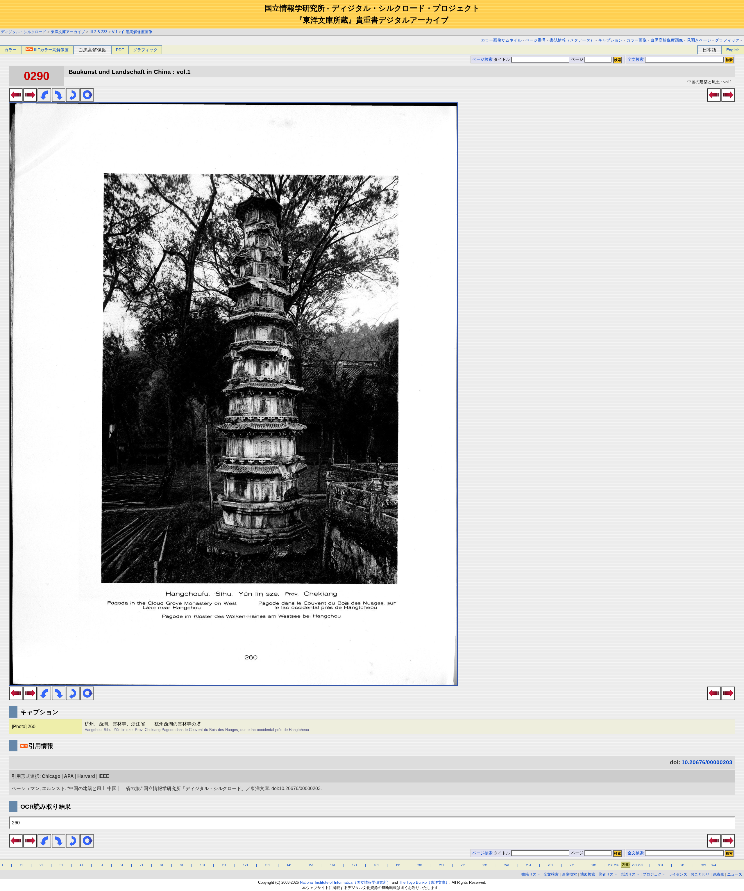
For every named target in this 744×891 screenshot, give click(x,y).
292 (640, 865)
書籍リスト (530, 874)
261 (550, 865)
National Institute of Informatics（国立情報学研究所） (345, 882)
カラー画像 (636, 40)
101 (202, 865)
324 (713, 865)
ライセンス (677, 874)
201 (420, 865)
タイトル (502, 59)
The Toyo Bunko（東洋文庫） (424, 882)
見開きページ (699, 40)
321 (704, 865)
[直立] (87, 100)
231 (485, 865)
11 (21, 865)
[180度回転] (73, 100)
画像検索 (569, 874)
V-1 (114, 32)
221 (463, 865)
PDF (120, 49)
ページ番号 (535, 40)
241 (506, 865)
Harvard (86, 776)
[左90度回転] (44, 100)
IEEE (104, 776)
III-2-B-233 (98, 32)
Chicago (51, 776)
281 (594, 865)
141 (289, 865)
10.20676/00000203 (707, 762)
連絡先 (718, 874)
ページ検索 (482, 59)
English (733, 49)
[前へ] (16, 100)
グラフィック (727, 40)
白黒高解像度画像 (137, 32)
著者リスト (607, 874)
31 (61, 865)
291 (634, 865)
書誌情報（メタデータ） (572, 40)
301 (660, 865)
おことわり (700, 874)
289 (616, 865)
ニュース (734, 874)
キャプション (610, 40)
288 (610, 865)
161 (332, 865)
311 (682, 865)
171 (354, 865)
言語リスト (629, 874)
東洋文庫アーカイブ (68, 32)
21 (41, 865)
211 (441, 865)
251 (528, 865)
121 (245, 865)
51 (101, 865)
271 (572, 865)
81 (161, 865)
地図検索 (587, 874)
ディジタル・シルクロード (23, 32)
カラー (10, 49)
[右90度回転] (58, 100)
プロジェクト (654, 874)
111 (224, 865)
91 (181, 865)
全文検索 (635, 59)
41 (81, 865)
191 (398, 865)
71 (141, 865)
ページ (577, 59)
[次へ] (30, 100)
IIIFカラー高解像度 (51, 49)
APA (69, 776)
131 (267, 865)
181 (376, 865)
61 (121, 865)
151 (311, 865)
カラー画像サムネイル (501, 40)
